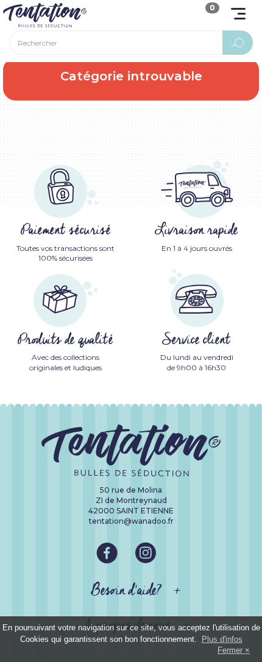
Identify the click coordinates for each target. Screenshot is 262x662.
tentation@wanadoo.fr (131, 521)
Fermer (230, 650)
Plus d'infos (222, 639)
